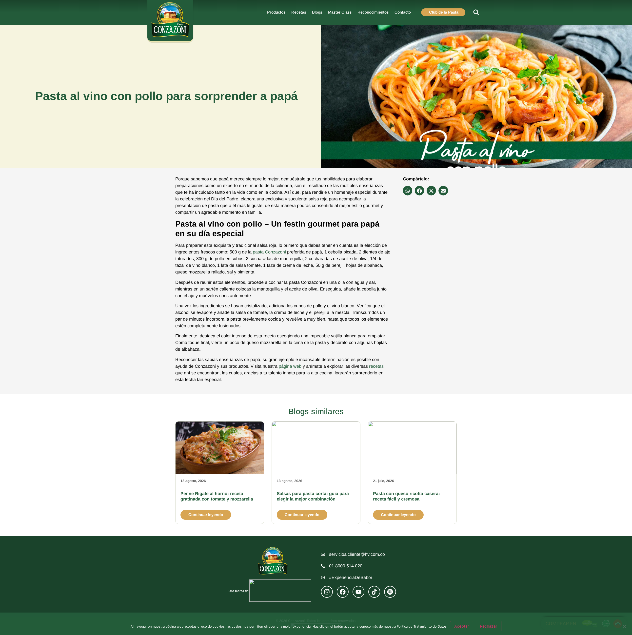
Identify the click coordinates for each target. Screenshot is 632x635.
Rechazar (488, 626)
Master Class (340, 12)
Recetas (298, 12)
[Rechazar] (624, 626)
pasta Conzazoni (269, 252)
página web (290, 366)
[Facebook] (343, 592)
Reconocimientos (373, 12)
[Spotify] (390, 592)
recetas (376, 366)
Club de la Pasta (443, 12)
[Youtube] (358, 592)
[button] (476, 12)
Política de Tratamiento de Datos (422, 626)
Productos (276, 12)
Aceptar (461, 626)
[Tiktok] (374, 592)
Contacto (403, 12)
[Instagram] (327, 592)
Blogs (317, 12)
